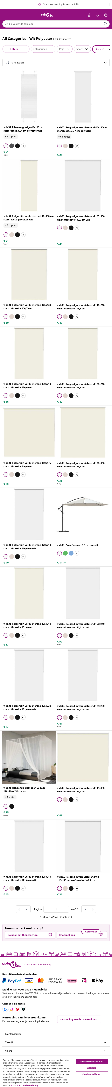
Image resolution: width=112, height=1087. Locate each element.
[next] (85, 909)
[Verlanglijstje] (97, 15)
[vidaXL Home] (47, 15)
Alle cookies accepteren (91, 1061)
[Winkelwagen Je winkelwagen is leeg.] (106, 15)
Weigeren (92, 1068)
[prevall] (19, 909)
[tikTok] (23, 1009)
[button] (56, 1034)
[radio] (6, 145)
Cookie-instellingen (91, 1074)
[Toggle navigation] (5, 15)
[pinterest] (17, 1009)
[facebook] (5, 1009)
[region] (55, 1071)
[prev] (26, 909)
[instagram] (11, 1009)
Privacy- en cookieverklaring (24, 1085)
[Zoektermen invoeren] (105, 23)
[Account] (89, 15)
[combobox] (56, 24)
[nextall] (92, 909)
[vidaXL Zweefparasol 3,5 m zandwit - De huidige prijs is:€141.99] (83, 514)
